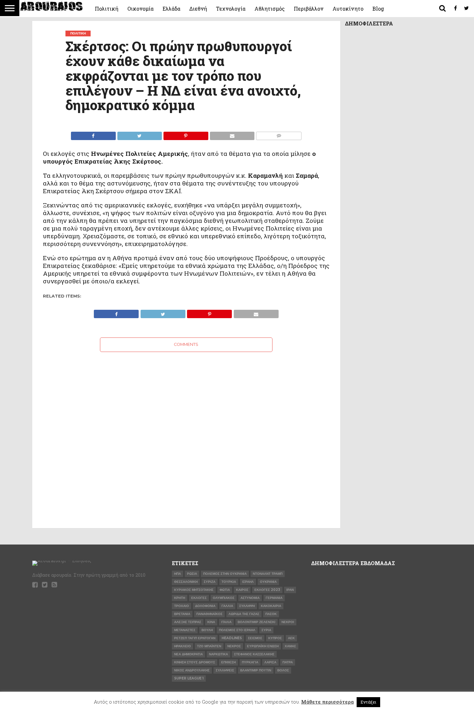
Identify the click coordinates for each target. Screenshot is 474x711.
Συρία (266, 630)
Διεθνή (198, 8)
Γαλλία (227, 606)
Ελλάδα (171, 8)
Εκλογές (199, 598)
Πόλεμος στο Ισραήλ (237, 630)
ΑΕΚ (291, 638)
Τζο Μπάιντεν (209, 646)
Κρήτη (179, 598)
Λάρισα (270, 662)
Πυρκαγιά (250, 662)
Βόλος (283, 670)
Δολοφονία (205, 606)
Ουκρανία (268, 582)
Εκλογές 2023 (267, 590)
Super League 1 (188, 678)
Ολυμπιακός (223, 598)
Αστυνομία (250, 598)
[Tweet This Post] (139, 134)
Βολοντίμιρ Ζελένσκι (256, 622)
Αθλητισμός (269, 8)
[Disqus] (186, 432)
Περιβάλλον (308, 8)
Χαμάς (290, 646)
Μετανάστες (184, 630)
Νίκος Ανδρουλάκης (192, 670)
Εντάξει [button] (368, 702)
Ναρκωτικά (218, 654)
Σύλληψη (247, 606)
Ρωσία (192, 574)
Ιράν (290, 590)
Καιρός (242, 590)
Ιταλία (226, 622)
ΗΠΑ (177, 574)
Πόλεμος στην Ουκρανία (225, 574)
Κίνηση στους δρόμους (194, 662)
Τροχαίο (181, 606)
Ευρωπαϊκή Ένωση (263, 646)
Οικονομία (140, 8)
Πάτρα (287, 662)
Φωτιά (225, 590)
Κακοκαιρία (271, 606)
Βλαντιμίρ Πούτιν (255, 670)
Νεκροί (287, 622)
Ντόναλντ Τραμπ (267, 574)
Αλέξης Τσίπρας (187, 622)
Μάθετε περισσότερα (327, 701)
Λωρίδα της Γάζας (244, 614)
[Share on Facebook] (93, 134)
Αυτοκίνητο (347, 8)
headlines (232, 638)
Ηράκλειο (182, 646)
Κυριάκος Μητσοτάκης (193, 590)
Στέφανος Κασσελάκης (254, 654)
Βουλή (207, 630)
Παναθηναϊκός (209, 614)
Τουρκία (229, 582)
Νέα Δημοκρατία (188, 654)
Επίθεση (228, 662)
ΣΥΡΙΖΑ (209, 582)
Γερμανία (274, 598)
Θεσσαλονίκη (186, 582)
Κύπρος (275, 638)
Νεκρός (234, 646)
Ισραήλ (248, 582)
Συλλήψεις (225, 670)
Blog (378, 8)
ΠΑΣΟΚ (271, 614)
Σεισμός (255, 638)
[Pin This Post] (185, 134)
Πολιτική (106, 8)
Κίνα (211, 622)
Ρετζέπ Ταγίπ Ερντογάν (194, 638)
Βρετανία (182, 614)
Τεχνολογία (230, 8)
